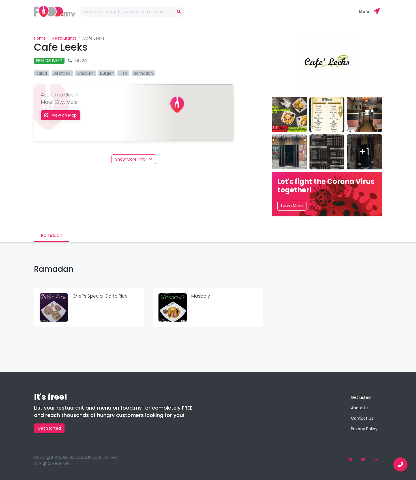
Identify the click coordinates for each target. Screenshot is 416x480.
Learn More (292, 205)
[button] (133, 159)
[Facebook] (350, 460)
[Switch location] (377, 11)
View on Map (64, 115)
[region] (177, 112)
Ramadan (51, 235)
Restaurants (64, 38)
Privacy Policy (364, 429)
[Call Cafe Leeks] (400, 464)
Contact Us (362, 418)
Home (40, 38)
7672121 (81, 60)
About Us (359, 408)
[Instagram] (376, 460)
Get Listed (361, 397)
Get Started (49, 428)
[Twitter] (363, 460)
